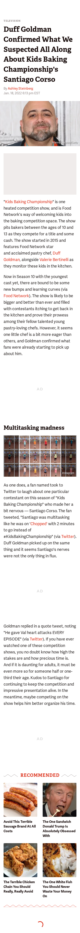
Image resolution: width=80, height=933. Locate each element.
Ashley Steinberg (20, 88)
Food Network (16, 295)
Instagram (68, 473)
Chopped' (38, 523)
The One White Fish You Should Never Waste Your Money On (57, 889)
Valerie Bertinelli (54, 259)
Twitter (67, 536)
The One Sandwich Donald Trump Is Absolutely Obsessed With (59, 828)
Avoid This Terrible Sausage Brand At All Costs (20, 826)
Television (12, 21)
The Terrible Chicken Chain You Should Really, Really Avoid (19, 887)
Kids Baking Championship (28, 201)
